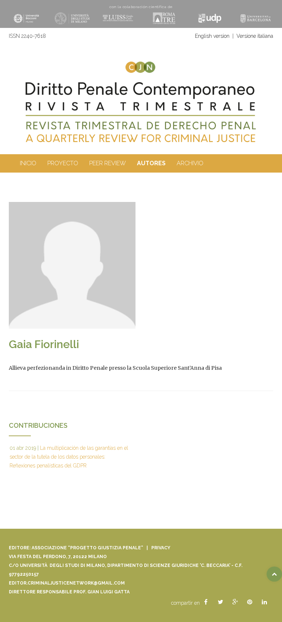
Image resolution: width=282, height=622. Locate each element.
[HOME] (141, 112)
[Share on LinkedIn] (264, 602)
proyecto (62, 163)
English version (212, 36)
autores (151, 163)
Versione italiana (254, 36)
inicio (28, 163)
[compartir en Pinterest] (250, 602)
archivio (190, 163)
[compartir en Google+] (235, 602)
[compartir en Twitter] (220, 602)
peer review (107, 163)
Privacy (160, 547)
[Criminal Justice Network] (141, 64)
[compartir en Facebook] (206, 602)
